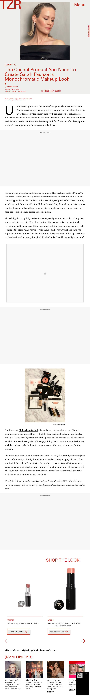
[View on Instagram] (45, 273)
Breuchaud (63, 196)
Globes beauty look (28, 430)
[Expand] (78, 673)
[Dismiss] (86, 673)
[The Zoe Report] (10, 4)
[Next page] (83, 641)
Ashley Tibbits (12, 87)
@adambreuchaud (88, 31)
